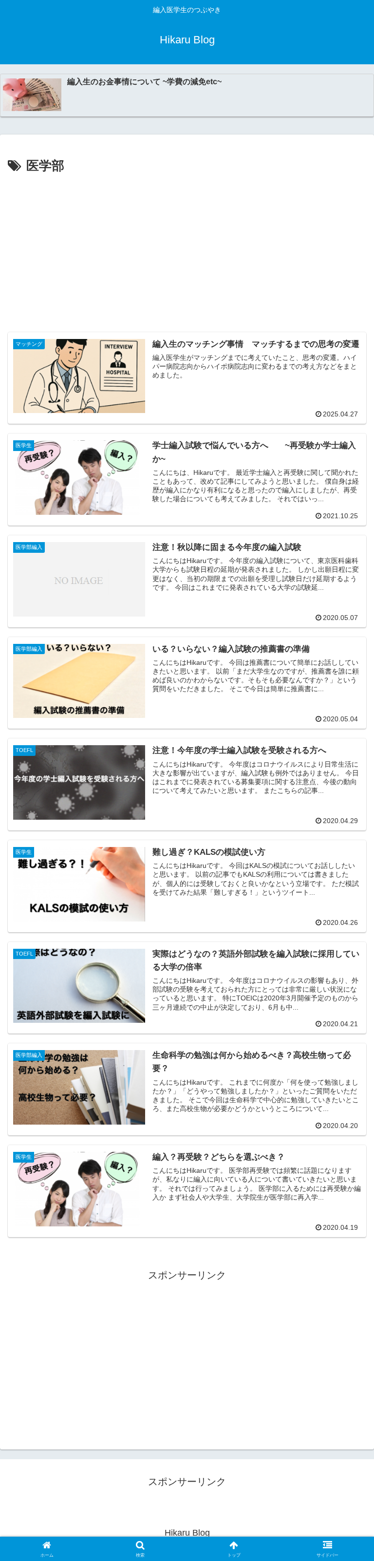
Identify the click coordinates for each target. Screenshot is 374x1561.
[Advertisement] (187, 250)
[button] (345, 1389)
